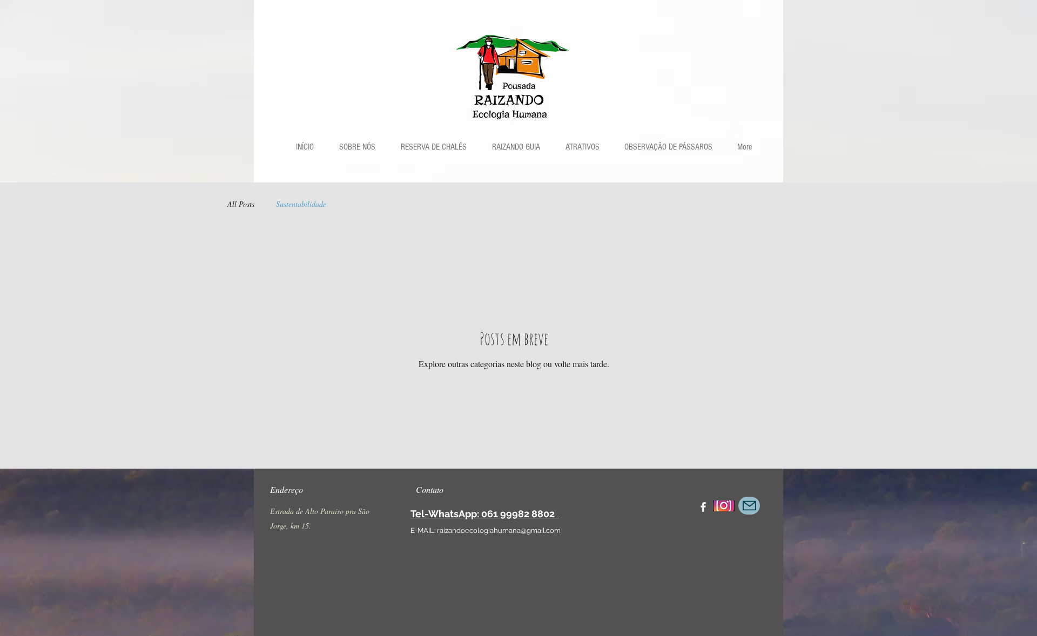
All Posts (240, 204)
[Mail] (749, 506)
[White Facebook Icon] (703, 506)
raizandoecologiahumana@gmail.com (499, 530)
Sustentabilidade (301, 204)
